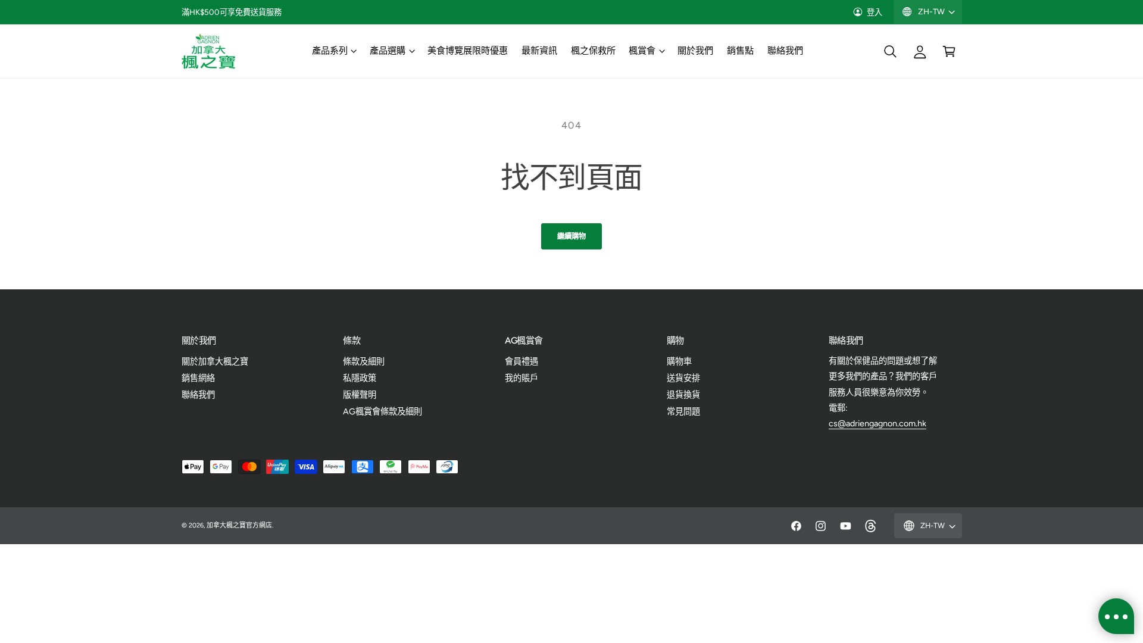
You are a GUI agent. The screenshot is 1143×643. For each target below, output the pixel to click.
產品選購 (387, 50)
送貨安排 (683, 378)
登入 (874, 12)
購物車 (679, 361)
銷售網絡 (198, 378)
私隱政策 (359, 378)
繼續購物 (571, 236)
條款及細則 (364, 361)
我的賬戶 (521, 378)
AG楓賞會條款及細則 (382, 411)
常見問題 (683, 411)
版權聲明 (359, 394)
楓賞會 (642, 50)
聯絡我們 (198, 394)
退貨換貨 (683, 394)
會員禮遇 (521, 361)
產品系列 (330, 50)
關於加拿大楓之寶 (215, 361)
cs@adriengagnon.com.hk (877, 423)
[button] (334, 51)
